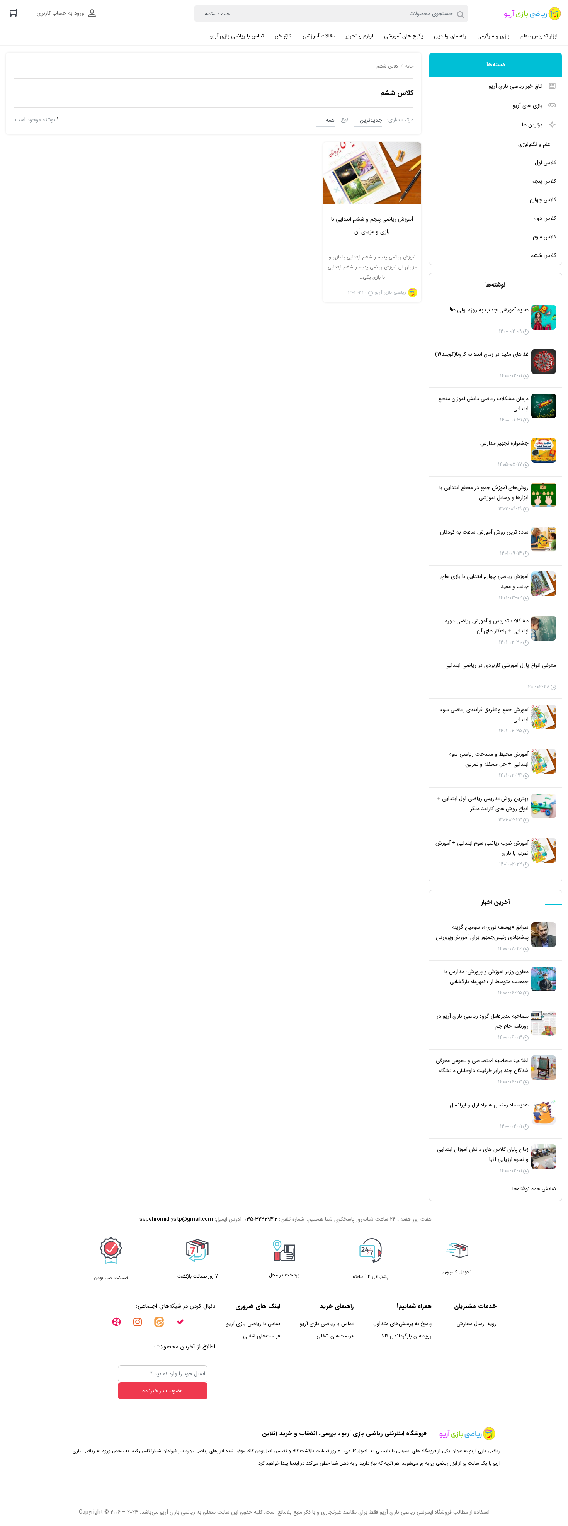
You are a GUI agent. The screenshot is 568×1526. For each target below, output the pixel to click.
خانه (409, 66)
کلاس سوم (544, 237)
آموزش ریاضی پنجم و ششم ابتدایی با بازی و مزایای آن (372, 225)
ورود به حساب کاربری (60, 13)
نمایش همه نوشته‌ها (534, 1188)
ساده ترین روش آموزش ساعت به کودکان (484, 532)
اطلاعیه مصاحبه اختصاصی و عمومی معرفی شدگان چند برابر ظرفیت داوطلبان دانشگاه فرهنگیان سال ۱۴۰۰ (482, 1070)
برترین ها (532, 125)
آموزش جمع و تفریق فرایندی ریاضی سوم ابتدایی (484, 714)
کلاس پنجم (544, 181)
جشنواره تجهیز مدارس (504, 443)
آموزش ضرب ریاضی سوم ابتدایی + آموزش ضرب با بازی (482, 848)
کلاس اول (545, 162)
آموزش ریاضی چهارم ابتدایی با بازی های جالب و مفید (484, 581)
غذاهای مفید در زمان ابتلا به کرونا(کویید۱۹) (482, 354)
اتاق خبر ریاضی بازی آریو (515, 86)
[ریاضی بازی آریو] (530, 13)
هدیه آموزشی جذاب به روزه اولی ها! (489, 310)
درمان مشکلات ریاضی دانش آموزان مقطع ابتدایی (483, 403)
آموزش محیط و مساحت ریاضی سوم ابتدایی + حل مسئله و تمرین (489, 759)
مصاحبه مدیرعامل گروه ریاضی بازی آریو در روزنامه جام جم (483, 1021)
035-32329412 (260, 1219)
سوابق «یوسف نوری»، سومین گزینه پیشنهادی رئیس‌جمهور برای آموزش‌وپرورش (482, 932)
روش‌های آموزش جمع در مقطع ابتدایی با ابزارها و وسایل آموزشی (484, 492)
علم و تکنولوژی (534, 144)
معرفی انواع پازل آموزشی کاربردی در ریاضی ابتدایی (500, 665)
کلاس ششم (543, 255)
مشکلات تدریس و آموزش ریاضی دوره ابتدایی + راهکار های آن (487, 626)
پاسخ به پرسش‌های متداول (402, 1323)
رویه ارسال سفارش (477, 1323)
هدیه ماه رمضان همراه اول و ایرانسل (489, 1105)
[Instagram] (133, 1326)
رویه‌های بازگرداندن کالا (407, 1336)
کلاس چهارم (543, 199)
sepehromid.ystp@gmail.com (176, 1219)
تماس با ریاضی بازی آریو (327, 1323)
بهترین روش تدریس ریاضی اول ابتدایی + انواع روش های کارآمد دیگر (483, 803)
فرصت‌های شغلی (335, 1336)
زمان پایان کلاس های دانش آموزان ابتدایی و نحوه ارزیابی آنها (483, 1154)
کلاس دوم (545, 218)
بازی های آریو (527, 105)
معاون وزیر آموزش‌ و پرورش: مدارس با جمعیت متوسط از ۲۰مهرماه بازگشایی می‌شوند (486, 981)
